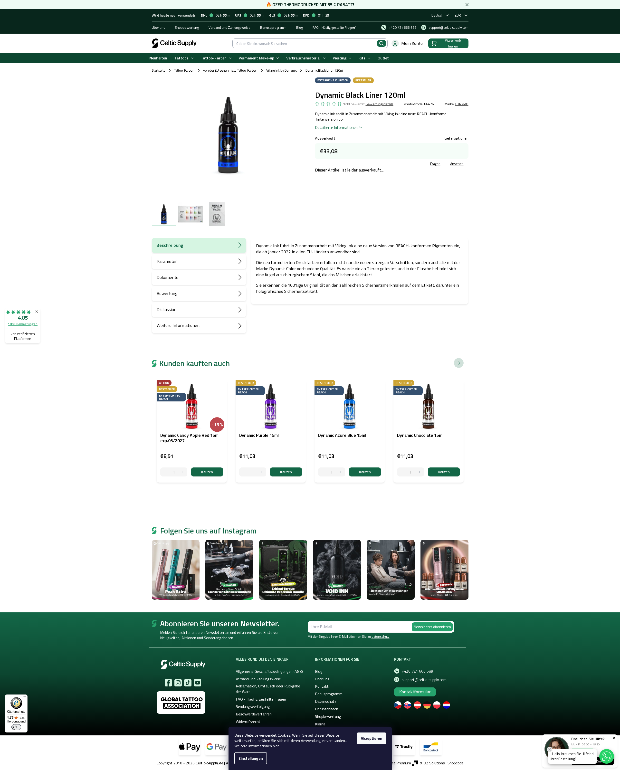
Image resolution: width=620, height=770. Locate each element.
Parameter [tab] (167, 261)
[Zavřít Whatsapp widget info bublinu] (549, 749)
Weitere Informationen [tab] (178, 325)
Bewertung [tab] (167, 293)
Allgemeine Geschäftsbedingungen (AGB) (269, 671)
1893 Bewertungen (23, 324)
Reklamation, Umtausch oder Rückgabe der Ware (268, 688)
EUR (458, 15)
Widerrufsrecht (248, 721)
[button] (606, 756)
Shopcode (456, 763)
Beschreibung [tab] (170, 245)
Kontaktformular (415, 691)
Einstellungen (250, 758)
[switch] (16, 727)
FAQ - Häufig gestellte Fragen (334, 27)
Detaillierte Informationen (336, 127)
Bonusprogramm (329, 693)
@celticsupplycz (187, 682)
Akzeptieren (371, 738)
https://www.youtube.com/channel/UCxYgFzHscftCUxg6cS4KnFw (197, 682)
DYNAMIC (461, 103)
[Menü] (25, 697)
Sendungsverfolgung (253, 706)
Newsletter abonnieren (432, 627)
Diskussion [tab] (166, 309)
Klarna (320, 724)
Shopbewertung (187, 27)
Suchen (381, 43)
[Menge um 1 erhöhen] (182, 471)
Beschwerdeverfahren (254, 714)
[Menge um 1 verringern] (164, 471)
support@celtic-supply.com (424, 679)
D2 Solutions (434, 763)
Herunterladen (326, 709)
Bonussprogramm (273, 27)
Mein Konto (412, 43)
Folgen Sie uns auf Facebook (168, 682)
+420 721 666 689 (417, 671)
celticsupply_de (178, 682)
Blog (299, 27)
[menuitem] (158, 58)
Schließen (352, 164)
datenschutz (381, 636)
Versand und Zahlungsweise (229, 27)
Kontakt (322, 686)
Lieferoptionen (456, 138)
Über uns (158, 27)
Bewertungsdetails (379, 104)
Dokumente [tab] (167, 277)
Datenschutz (325, 701)
